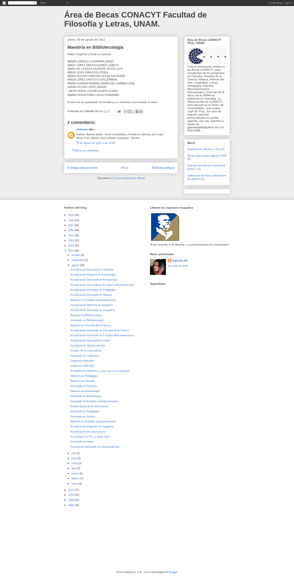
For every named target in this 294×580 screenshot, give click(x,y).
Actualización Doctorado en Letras (90, 340)
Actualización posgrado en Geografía (91, 426)
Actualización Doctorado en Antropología (93, 279)
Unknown (82, 129)
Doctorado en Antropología (85, 396)
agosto (75, 265)
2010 (71, 494)
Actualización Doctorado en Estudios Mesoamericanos (102, 335)
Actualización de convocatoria (87, 431)
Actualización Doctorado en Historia (91, 294)
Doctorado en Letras (82, 441)
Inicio (125, 167)
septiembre (78, 260)
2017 (71, 225)
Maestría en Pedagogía (83, 375)
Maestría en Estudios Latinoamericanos (93, 299)
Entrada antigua (163, 167)
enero (75, 483)
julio (74, 453)
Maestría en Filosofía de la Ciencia (90, 325)
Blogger (173, 572)
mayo (75, 463)
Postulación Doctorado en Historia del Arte (94, 446)
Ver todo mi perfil (178, 265)
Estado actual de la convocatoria (89, 406)
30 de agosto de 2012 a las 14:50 (95, 142)
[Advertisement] (94, 538)
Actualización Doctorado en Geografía (92, 309)
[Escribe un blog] (130, 111)
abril (74, 468)
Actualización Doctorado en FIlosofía (91, 269)
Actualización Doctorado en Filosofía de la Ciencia (99, 330)
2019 (71, 215)
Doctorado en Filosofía (83, 386)
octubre (76, 255)
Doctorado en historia (82, 416)
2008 (71, 505)
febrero (75, 478)
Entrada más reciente (82, 167)
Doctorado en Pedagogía (84, 411)
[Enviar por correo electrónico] (126, 111)
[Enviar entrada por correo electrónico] (118, 111)
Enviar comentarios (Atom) (129, 178)
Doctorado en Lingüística (84, 355)
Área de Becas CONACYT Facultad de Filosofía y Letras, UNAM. (135, 19)
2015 (71, 235)
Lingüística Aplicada (82, 360)
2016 (71, 230)
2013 (71, 245)
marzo (75, 473)
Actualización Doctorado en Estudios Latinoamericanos (102, 284)
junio (74, 458)
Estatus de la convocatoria (85, 350)
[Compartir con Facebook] (137, 111)
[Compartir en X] (133, 111)
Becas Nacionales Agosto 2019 (207, 155)
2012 (71, 250)
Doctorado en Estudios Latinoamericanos (94, 401)
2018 (71, 220)
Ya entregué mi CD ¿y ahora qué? (90, 436)
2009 (71, 499)
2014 (71, 240)
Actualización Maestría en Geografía (91, 304)
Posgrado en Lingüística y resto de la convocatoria (99, 370)
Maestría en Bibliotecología (86, 315)
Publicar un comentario (85, 150)
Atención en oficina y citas (203, 149)
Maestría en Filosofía (82, 380)
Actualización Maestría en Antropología (93, 274)
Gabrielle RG (180, 260)
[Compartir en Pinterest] (141, 111)
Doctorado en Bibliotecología (87, 320)
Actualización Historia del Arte (87, 345)
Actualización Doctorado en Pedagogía (92, 289)
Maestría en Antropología (84, 391)
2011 (71, 489)
